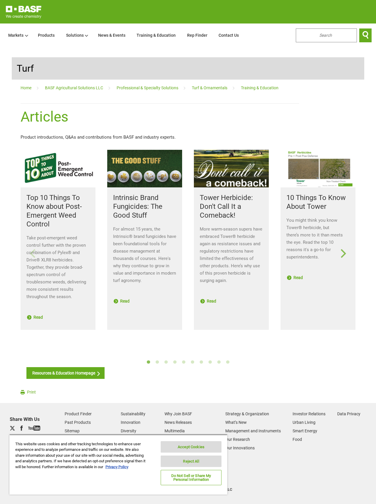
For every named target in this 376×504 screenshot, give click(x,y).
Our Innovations (240, 448)
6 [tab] (192, 362)
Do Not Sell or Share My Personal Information (191, 477)
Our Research (237, 439)
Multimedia (174, 431)
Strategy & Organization (247, 413)
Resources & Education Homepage (64, 373)
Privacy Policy (116, 467)
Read (38, 317)
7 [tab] (201, 362)
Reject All (191, 461)
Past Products (78, 422)
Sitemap (72, 431)
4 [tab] (175, 362)
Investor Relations (309, 413)
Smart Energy (305, 431)
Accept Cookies (191, 447)
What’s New (236, 422)
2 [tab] (157, 362)
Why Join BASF (178, 413)
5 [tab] (184, 362)
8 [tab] (210, 362)
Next (343, 253)
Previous (32, 253)
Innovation (130, 422)
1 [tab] (148, 362)
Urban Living (304, 422)
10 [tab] (228, 362)
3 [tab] (166, 362)
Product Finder (78, 413)
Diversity (128, 431)
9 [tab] (219, 362)
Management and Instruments (253, 431)
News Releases (178, 422)
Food (297, 439)
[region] (118, 464)
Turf (25, 68)
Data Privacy (348, 413)
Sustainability (133, 413)
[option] (188, 247)
